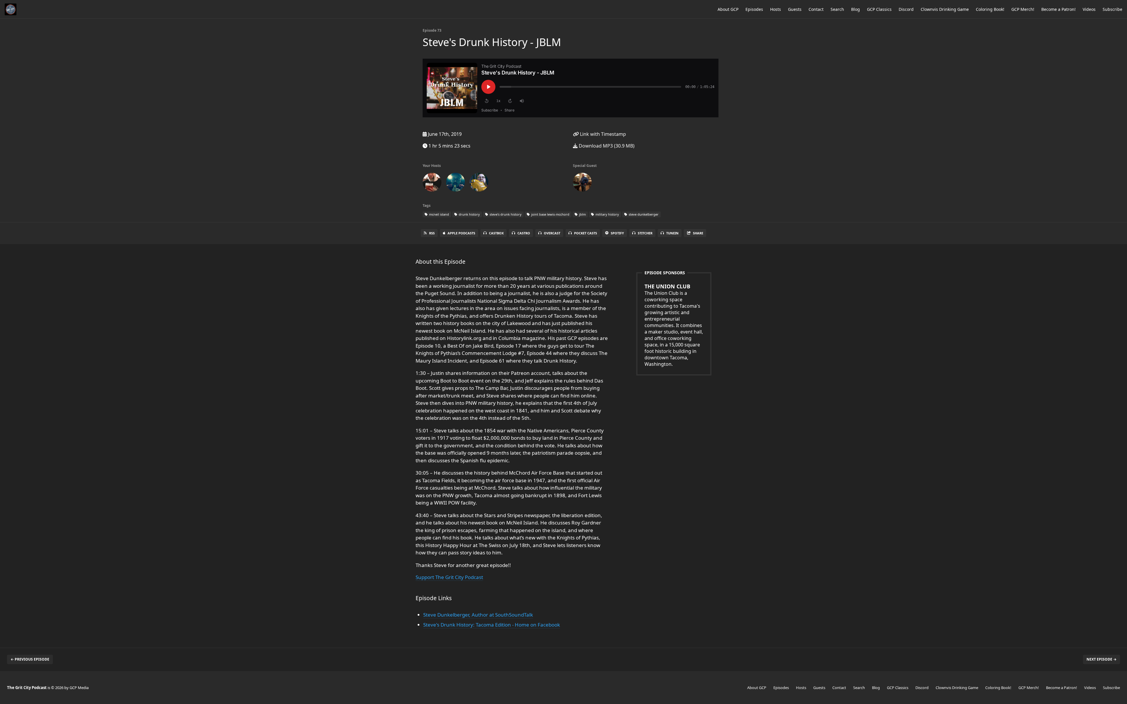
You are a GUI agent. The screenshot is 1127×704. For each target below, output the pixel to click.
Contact (816, 9)
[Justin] (479, 183)
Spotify (617, 233)
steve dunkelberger (643, 214)
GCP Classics (879, 9)
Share (698, 233)
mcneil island (438, 214)
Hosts (775, 9)
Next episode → (1101, 659)
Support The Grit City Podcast (449, 577)
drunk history (469, 214)
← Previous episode (30, 659)
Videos (1089, 9)
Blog (855, 9)
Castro (523, 233)
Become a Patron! (1058, 9)
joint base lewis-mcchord (549, 214)
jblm (582, 214)
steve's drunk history (505, 214)
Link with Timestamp (602, 134)
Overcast (552, 233)
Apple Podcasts (461, 233)
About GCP (728, 9)
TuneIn (672, 233)
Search (837, 9)
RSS (432, 233)
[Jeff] (455, 183)
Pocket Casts (585, 233)
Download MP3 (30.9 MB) (606, 146)
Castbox (496, 233)
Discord (906, 9)
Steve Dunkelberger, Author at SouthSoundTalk (478, 614)
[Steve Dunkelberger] (582, 183)
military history (607, 214)
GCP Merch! (1022, 9)
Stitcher (645, 233)
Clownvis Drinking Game (945, 9)
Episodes (754, 9)
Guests (795, 9)
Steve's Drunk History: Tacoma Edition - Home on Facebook (491, 624)
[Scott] (432, 183)
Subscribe (1112, 9)
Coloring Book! (990, 9)
